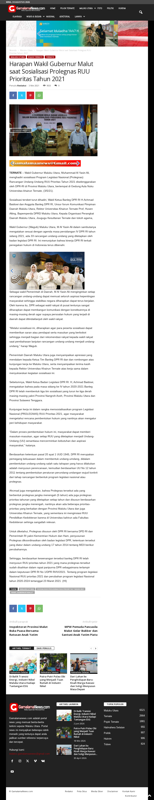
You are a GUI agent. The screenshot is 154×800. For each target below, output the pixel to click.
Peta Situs (82, 791)
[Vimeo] (36, 761)
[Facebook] (13, 95)
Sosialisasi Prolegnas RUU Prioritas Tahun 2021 (60, 589)
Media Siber (97, 791)
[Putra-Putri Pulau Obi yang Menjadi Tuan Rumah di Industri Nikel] (53, 663)
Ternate (50, 57)
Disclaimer (112, 791)
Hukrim (122, 8)
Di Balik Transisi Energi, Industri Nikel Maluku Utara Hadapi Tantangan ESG (22, 681)
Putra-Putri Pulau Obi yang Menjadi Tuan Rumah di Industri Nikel (52, 681)
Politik (110, 8)
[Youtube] (12, 772)
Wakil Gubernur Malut (22, 592)
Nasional (50, 16)
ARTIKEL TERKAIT (21, 648)
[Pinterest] (30, 95)
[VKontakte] (43, 761)
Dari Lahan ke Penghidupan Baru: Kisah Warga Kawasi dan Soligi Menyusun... (85, 750)
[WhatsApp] (39, 95)
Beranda (13, 50)
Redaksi (21, 85)
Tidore (107, 744)
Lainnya (78, 16)
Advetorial (65, 16)
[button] (141, 12)
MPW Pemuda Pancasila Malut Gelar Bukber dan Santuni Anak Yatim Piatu (79, 630)
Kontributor (131, 795)
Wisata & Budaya (33, 16)
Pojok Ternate (67, 8)
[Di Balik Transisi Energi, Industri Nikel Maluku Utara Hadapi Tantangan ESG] (23, 663)
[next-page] (95, 648)
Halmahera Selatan (19, 672)
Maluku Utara (86, 8)
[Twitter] (22, 95)
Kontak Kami (128, 791)
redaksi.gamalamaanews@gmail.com (29, 753)
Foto (99, 8)
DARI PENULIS (44, 648)
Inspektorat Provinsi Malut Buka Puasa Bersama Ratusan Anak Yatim (28, 630)
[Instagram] (21, 761)
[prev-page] (91, 648)
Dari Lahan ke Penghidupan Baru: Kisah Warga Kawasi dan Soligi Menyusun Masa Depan (82, 683)
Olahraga (17, 16)
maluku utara (27, 589)
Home (52, 8)
